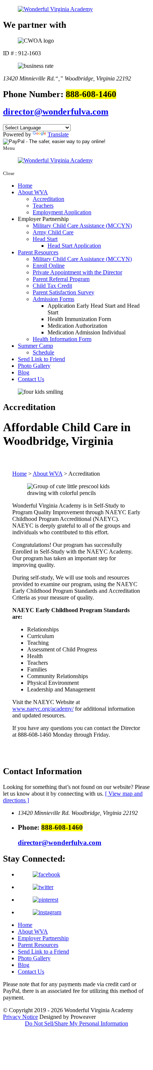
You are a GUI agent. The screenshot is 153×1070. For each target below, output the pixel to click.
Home (25, 185)
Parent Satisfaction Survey (63, 292)
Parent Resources (38, 252)
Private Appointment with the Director (77, 272)
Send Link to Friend (41, 359)
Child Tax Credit (52, 286)
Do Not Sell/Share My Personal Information (76, 1023)
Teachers (43, 205)
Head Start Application (74, 245)
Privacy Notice (20, 1017)
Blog (23, 372)
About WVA (33, 192)
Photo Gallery (34, 366)
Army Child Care (53, 232)
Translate (58, 134)
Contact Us (31, 379)
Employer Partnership (43, 938)
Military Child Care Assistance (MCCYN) (82, 225)
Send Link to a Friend (43, 951)
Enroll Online (49, 265)
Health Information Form (62, 339)
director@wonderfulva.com (55, 111)
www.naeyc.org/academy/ (43, 709)
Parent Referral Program (61, 279)
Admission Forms (53, 299)
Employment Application (62, 212)
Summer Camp (35, 346)
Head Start (45, 239)
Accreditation (48, 199)
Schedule (43, 352)
